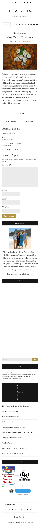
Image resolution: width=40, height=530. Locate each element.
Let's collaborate (23, 491)
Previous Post (11, 121)
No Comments (26, 41)
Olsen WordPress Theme (15, 522)
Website (5, 207)
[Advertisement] (20, 305)
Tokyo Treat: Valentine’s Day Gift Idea (13, 427)
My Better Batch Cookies (9, 422)
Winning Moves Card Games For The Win (14, 448)
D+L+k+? (5, 137)
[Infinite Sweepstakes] (12, 487)
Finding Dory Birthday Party (12, 143)
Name (5, 190)
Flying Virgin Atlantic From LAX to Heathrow (15, 406)
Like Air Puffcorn (7, 443)
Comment (6, 165)
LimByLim (20, 392)
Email (4, 199)
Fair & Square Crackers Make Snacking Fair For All (17, 432)
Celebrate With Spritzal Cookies (12, 438)
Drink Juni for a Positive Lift (10, 416)
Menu (7, 25)
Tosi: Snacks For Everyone (10, 411)
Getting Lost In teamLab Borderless (13, 453)
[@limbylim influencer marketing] (11, 491)
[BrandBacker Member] (24, 475)
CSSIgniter (29, 522)
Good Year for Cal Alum (11, 149)
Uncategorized (20, 33)
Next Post (29, 121)
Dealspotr (25, 494)
